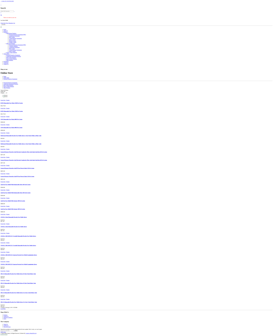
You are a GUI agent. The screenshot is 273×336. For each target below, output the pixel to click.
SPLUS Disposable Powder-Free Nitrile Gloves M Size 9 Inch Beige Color (18, 273)
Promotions (6, 61)
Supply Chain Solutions (11, 52)
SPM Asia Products (10, 43)
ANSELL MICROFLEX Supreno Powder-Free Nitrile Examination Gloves (19, 255)
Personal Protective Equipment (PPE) (17, 34)
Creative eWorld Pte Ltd (31, 333)
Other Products (9, 60)
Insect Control (12, 39)
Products (5, 32)
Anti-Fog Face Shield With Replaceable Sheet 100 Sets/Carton (15, 184)
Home (4, 29)
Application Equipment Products (13, 56)
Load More (3, 308)
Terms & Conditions (8, 317)
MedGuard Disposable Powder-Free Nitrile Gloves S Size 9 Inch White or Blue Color (21, 135)
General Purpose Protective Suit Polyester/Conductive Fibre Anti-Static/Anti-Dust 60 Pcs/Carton (24, 152)
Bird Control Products (11, 57)
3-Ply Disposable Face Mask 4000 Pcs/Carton (11, 119)
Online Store (6, 53)
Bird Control (12, 37)
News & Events (7, 326)
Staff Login (3, 332)
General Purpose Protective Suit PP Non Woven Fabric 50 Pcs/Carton (17, 168)
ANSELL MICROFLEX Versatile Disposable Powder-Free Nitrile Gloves (18, 236)
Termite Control (12, 42)
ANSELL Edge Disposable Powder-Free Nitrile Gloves (14, 217)
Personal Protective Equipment (13, 55)
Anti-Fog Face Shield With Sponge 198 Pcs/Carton (13, 200)
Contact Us (5, 64)
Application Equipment (14, 36)
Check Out (3, 23)
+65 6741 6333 (7, 1)
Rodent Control (12, 41)
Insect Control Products (11, 59)
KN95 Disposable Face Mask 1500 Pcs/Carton (12, 103)
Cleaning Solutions (13, 46)
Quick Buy (3, 100)
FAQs (4, 318)
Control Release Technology (15, 38)
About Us (5, 30)
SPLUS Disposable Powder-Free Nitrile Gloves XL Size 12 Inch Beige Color (19, 292)
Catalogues (5, 62)
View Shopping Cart (10, 23)
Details (7, 100)
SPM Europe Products (11, 33)
